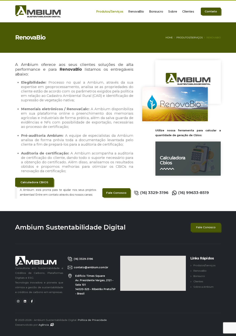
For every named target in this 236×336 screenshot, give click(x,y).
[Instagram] (18, 301)
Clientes (188, 11)
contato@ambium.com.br (91, 267)
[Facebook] (32, 301)
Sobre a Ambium (203, 286)
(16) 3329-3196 (154, 192)
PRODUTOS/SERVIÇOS (189, 37)
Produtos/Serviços (109, 11)
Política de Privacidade (92, 319)
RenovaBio (136, 11)
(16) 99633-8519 (193, 192)
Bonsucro (156, 11)
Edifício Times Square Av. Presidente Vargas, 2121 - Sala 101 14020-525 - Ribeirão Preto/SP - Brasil (95, 284)
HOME (169, 37)
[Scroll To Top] (229, 332)
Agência (44, 324)
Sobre (172, 11)
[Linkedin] (25, 301)
